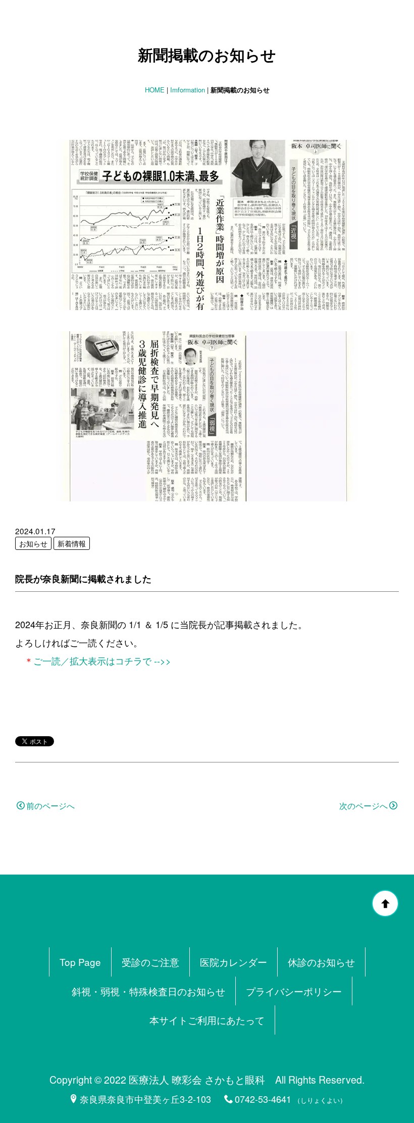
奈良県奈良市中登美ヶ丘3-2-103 (145, 1098)
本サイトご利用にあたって (207, 1020)
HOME (155, 89)
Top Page (80, 961)
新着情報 (72, 543)
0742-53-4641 (263, 1098)
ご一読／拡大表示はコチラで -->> (102, 660)
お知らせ (33, 543)
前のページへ (50, 805)
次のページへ (363, 805)
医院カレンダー (233, 961)
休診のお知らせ (321, 961)
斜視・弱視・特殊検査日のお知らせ (148, 991)
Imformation (187, 89)
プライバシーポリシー (294, 991)
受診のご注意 (150, 961)
